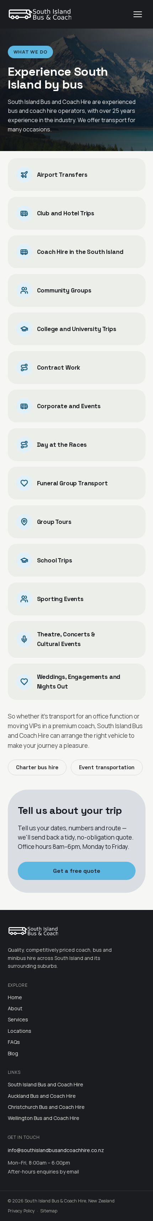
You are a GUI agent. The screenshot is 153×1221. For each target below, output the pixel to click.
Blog (13, 1053)
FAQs (14, 1042)
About (15, 1008)
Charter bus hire (37, 767)
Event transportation (106, 767)
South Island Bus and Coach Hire (45, 1084)
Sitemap (48, 1211)
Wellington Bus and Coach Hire (43, 1118)
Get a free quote (76, 871)
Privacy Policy (21, 1211)
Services (18, 1019)
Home (15, 997)
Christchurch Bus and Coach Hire (46, 1107)
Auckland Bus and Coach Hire (42, 1095)
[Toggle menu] (138, 14)
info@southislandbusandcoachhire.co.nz (56, 1150)
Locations (19, 1030)
